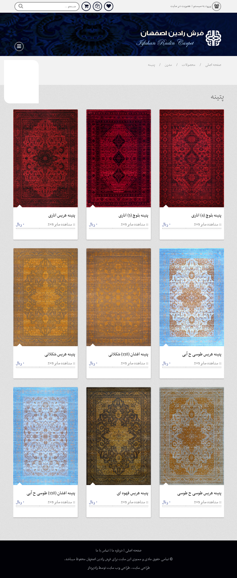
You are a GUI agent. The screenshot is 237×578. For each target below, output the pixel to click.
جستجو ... (70, 6)
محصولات (188, 65)
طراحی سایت (141, 568)
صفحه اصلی (213, 65)
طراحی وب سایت (118, 568)
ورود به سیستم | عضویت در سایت (191, 6)
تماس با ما (102, 550)
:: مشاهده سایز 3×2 (61, 224)
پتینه (151, 65)
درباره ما (117, 550)
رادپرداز (93, 568)
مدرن (168, 65)
